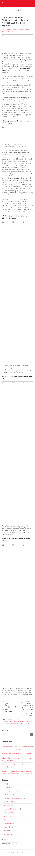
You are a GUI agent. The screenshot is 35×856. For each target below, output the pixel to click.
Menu (18, 10)
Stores (16, 31)
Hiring (24, 721)
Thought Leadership (10, 834)
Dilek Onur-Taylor (15, 721)
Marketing (7, 820)
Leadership (7, 816)
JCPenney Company (11, 29)
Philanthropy (8, 823)
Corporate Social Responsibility (14, 798)
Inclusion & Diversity (11, 809)
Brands (6, 787)
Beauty (10, 31)
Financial (7, 805)
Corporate (7, 794)
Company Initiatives (10, 791)
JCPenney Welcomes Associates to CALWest (16, 753)
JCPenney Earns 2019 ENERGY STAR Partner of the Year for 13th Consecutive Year (26, 709)
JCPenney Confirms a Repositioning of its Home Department (9, 707)
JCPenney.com (8, 813)
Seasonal (7, 827)
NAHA (11, 723)
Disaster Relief (8, 802)
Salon (16, 723)
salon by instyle (24, 723)
